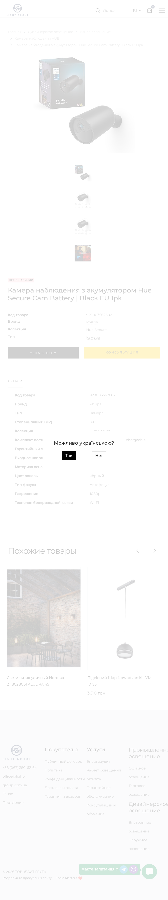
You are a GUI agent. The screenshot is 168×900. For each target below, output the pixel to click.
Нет (99, 455)
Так (68, 455)
